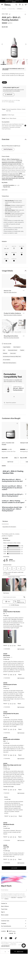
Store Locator (4, 915)
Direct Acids (13, 353)
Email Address (4, 890)
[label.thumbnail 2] (9, 62)
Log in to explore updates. (14, 1)
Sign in (3, 912)
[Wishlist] (25, 13)
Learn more (4, 189)
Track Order (4, 909)
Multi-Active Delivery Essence (9, 362)
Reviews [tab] (5, 521)
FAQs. (19, 100)
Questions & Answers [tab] (9, 527)
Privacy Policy (13, 897)
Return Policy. (11, 101)
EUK (4, 350)
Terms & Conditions (5, 943)
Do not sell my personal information (9, 944)
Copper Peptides (6, 347)
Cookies (19, 944)
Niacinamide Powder (12, 350)
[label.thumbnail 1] (3, 62)
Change (13, 931)
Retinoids (5, 353)
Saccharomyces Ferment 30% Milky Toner (12, 356)
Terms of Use (20, 897)
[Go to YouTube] (11, 938)
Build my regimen (8, 149)
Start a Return (5, 906)
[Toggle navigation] (2, 4)
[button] (25, 139)
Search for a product (11, 402)
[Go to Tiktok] (16, 938)
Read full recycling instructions (11, 337)
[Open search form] (16, 4)
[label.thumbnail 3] (16, 62)
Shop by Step (11, 8)
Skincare (4, 8)
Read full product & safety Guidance (13, 315)
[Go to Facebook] (1, 938)
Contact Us (6, 898)
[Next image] (25, 44)
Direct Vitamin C (17, 347)
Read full (10, 292)
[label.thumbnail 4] (22, 62)
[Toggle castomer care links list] (25, 920)
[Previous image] (2, 44)
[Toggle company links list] (25, 923)
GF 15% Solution (6, 359)
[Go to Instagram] (6, 938)
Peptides (22, 350)
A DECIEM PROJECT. (5, 946)
